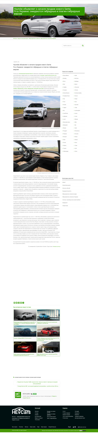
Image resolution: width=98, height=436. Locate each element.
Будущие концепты (67, 191)
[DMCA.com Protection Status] (82, 430)
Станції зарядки (66, 413)
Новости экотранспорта (23, 38)
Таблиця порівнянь (79, 416)
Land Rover (65, 113)
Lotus (76, 116)
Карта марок (44, 426)
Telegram (54, 396)
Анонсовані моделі (51, 416)
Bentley (64, 78)
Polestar (65, 133)
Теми (38, 426)
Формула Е (65, 202)
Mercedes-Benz (66, 122)
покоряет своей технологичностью (48, 75)
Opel (76, 128)
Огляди (36, 413)
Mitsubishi (65, 125)
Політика (21, 426)
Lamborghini (77, 110)
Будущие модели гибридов (35, 377)
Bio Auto (76, 78)
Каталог (37, 411)
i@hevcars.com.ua (82, 427)
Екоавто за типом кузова (51, 412)
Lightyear (65, 116)
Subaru (64, 145)
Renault (65, 136)
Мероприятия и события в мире (70, 194)
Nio (75, 125)
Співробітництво (52, 426)
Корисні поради (66, 414)
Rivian (76, 136)
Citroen (76, 90)
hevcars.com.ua (56, 246)
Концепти (77, 413)
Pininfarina (77, 130)
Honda (64, 104)
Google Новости (26, 398)
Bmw (64, 81)
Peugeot (65, 130)
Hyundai (76, 104)
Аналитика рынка (66, 185)
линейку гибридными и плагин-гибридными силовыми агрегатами (28, 88)
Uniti (76, 148)
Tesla (76, 145)
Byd (64, 84)
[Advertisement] (36, 51)
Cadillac (65, 87)
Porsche (76, 133)
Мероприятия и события (34, 38)
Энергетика (65, 205)
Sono (76, 142)
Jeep (76, 107)
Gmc (76, 101)
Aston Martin (66, 75)
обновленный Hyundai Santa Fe (26, 73)
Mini (76, 122)
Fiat (64, 98)
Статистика (65, 418)
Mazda (76, 119)
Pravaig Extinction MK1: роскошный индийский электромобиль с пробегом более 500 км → (38, 386)
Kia (64, 110)
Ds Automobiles (78, 93)
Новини (36, 414)
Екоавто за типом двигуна (51, 414)
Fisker (76, 98)
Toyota (64, 148)
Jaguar (64, 107)
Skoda (76, 139)
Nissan (64, 128)
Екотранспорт (38, 416)
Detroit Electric (66, 93)
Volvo (76, 151)
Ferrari (76, 95)
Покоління (37, 419)
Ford (64, 101)
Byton (76, 84)
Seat (64, 139)
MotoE (64, 182)
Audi (76, 75)
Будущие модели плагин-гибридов (22, 377)
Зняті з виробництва (51, 418)
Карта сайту (32, 426)
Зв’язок (26, 426)
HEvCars (15, 38)
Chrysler (65, 90)
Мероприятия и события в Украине (48, 38)
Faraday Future (66, 95)
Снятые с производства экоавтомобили (71, 199)
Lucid (64, 119)
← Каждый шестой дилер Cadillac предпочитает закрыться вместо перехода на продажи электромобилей (36, 382)
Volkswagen (65, 151)
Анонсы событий (66, 188)
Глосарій (77, 411)
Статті (64, 411)
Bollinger (77, 81)
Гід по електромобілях (68, 416)
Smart (64, 142)
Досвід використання (80, 418)
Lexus (76, 113)
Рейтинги (77, 414)
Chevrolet (77, 87)
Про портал (14, 426)
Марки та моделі (39, 418)
